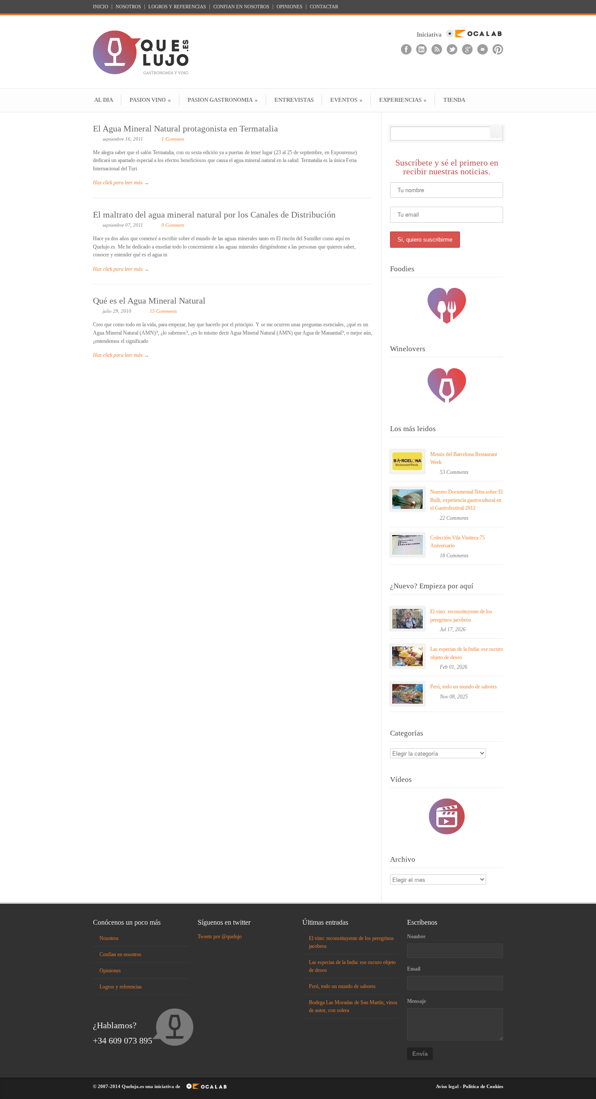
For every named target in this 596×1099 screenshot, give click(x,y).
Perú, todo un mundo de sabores (463, 687)
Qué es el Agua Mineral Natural (149, 300)
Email (413, 969)
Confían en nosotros (120, 954)
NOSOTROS (128, 6)
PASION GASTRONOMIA (223, 100)
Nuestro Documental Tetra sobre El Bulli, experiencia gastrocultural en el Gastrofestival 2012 (466, 500)
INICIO (100, 6)
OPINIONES (289, 6)
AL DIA (103, 100)
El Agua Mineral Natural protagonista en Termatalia (185, 128)
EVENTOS (346, 100)
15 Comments (163, 311)
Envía (420, 1054)
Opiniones (110, 971)
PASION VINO (150, 100)
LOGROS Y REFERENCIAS (177, 6)
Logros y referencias (120, 987)
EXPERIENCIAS (403, 100)
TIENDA (454, 100)
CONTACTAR (324, 6)
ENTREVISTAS (294, 100)
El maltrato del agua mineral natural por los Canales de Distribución (214, 214)
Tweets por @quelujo (220, 936)
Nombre (416, 936)
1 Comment (172, 139)
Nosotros (109, 938)
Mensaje (416, 1001)
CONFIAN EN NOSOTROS (241, 6)
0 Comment (172, 225)
